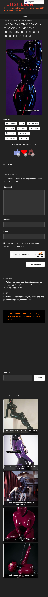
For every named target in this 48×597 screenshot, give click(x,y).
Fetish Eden (18, 4)
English (30, 2)
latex (9, 164)
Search (6, 372)
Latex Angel (27, 20)
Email (6, 231)
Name (6, 219)
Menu (25, 16)
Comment (8, 187)
